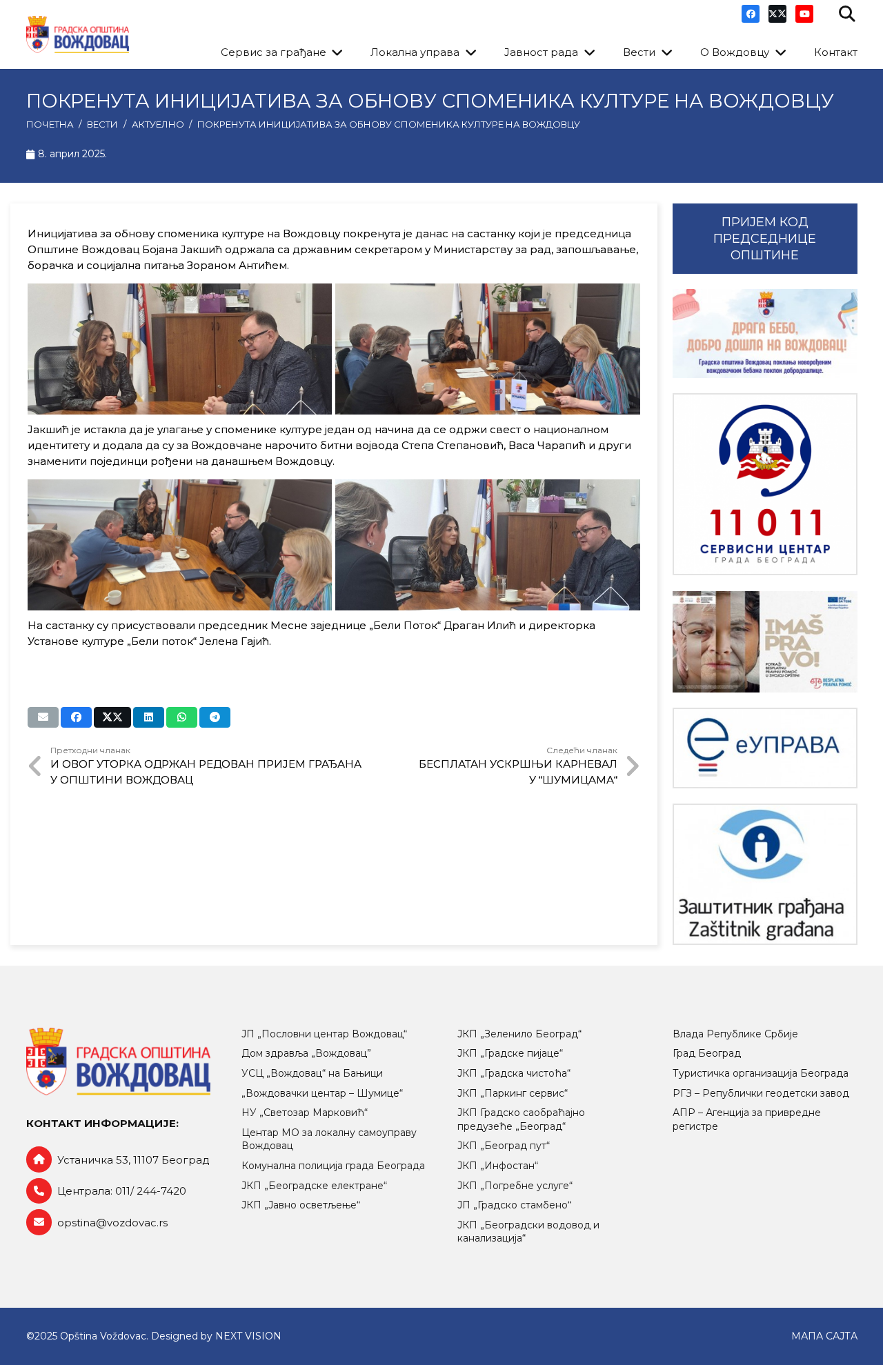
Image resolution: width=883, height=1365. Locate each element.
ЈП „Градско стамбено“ (514, 1205)
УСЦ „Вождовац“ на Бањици (312, 1073)
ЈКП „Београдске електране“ (314, 1185)
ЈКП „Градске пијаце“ (510, 1053)
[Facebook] (751, 14)
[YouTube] (804, 14)
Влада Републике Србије (735, 1034)
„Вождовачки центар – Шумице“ (322, 1093)
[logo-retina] (77, 35)
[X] (777, 14)
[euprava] (765, 747)
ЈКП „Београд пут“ (503, 1145)
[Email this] (43, 717)
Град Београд (707, 1053)
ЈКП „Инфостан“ (497, 1165)
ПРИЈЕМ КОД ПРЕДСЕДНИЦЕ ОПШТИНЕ (764, 239)
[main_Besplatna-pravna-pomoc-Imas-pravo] (765, 642)
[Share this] (76, 717)
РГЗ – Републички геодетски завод (761, 1093)
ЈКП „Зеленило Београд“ (519, 1034)
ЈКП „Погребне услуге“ (515, 1185)
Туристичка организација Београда (761, 1073)
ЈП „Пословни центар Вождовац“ (324, 1034)
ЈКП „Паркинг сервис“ (512, 1093)
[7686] (765, 333)
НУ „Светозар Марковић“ (304, 1112)
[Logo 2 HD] (765, 874)
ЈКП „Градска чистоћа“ (514, 1073)
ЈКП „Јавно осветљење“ (300, 1205)
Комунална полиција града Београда (333, 1165)
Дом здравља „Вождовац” (306, 1053)
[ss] (765, 484)
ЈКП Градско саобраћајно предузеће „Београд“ (521, 1119)
